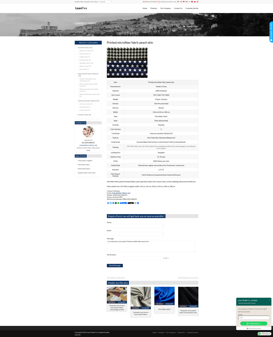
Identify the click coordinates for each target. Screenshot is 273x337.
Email (240, 315)
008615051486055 (151, 2)
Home (145, 8)
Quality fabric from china (86, 173)
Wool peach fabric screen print (188, 278)
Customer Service (191, 8)
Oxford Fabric (84, 110)
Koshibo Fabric (84, 60)
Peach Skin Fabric (84, 169)
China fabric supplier (85, 161)
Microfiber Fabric (85, 63)
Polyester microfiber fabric (116, 278)
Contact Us (178, 8)
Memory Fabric (84, 66)
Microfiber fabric (164, 309)
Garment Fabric (192, 26)
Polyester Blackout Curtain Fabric (90, 94)
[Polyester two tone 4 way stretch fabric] (141, 306)
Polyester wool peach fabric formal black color (188, 311)
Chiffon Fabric (84, 57)
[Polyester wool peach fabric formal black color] (188, 304)
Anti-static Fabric (85, 104)
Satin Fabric (83, 69)
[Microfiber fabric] (164, 302)
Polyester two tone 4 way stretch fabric (140, 313)
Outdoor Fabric (83, 115)
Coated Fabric (84, 107)
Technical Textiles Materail (87, 101)
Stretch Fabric (84, 54)
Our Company (165, 8)
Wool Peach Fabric (85, 51)
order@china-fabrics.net (168, 2)
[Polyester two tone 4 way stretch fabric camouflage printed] (117, 300)
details (112, 302)
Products (153, 8)
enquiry (122, 302)
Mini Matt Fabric (84, 165)
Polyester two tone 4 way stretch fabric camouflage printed (117, 307)
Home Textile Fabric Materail (88, 74)
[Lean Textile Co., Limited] (81, 10)
